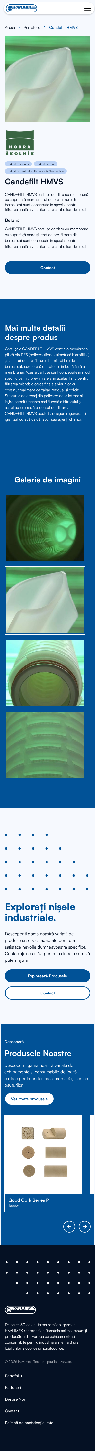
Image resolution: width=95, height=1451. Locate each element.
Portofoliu (32, 27)
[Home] (21, 8)
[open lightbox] (45, 528)
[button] (69, 1227)
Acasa (10, 27)
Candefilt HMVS (63, 27)
